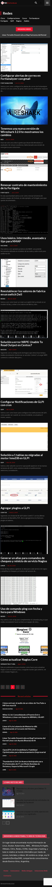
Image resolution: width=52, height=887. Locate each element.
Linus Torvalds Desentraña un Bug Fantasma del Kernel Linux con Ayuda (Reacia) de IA (24, 739)
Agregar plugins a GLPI (15, 508)
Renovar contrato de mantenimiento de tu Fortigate (24, 186)
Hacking (4, 246)
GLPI (12, 21)
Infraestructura (8, 664)
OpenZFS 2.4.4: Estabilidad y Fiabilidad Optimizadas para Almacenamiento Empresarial (24, 751)
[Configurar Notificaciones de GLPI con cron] (24, 384)
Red (2, 139)
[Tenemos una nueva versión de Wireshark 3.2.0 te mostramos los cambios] (24, 110)
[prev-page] (3, 687)
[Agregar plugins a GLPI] (24, 490)
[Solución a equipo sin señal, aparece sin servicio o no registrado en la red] (8, 814)
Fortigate (4, 21)
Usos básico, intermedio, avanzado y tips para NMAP (23, 239)
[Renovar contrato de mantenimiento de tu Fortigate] (24, 167)
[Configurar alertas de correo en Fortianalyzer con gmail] (24, 57)
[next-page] (23, 687)
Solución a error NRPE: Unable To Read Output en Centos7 (22, 343)
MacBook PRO (8, 709)
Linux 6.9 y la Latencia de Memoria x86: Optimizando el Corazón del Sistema (20, 727)
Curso (24, 18)
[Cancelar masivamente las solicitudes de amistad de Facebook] (8, 803)
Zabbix (26, 21)
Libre (4, 769)
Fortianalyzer (34, 18)
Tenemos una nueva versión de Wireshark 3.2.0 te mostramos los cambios (22, 132)
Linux (3, 566)
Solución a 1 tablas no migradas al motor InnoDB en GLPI (22, 456)
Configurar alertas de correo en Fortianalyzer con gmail (21, 77)
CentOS (4, 512)
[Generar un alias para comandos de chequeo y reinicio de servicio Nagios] (24, 540)
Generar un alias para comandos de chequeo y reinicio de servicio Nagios (24, 559)
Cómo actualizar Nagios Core (19, 659)
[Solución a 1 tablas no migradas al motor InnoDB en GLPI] (24, 437)
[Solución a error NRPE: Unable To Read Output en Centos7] (24, 324)
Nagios (19, 21)
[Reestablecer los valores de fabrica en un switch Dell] (24, 273)
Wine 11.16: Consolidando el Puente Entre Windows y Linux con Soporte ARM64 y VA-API (23, 716)
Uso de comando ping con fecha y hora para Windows (21, 610)
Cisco (3, 18)
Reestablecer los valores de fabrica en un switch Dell (23, 292)
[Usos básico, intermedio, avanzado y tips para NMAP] (24, 220)
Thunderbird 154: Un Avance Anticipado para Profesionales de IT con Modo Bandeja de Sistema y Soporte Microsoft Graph (23, 763)
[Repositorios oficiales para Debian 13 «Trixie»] (8, 791)
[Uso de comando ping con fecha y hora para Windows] (24, 591)
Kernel (5, 732)
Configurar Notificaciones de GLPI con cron (22, 403)
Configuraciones (13, 18)
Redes (3, 299)
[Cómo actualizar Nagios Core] (24, 641)
